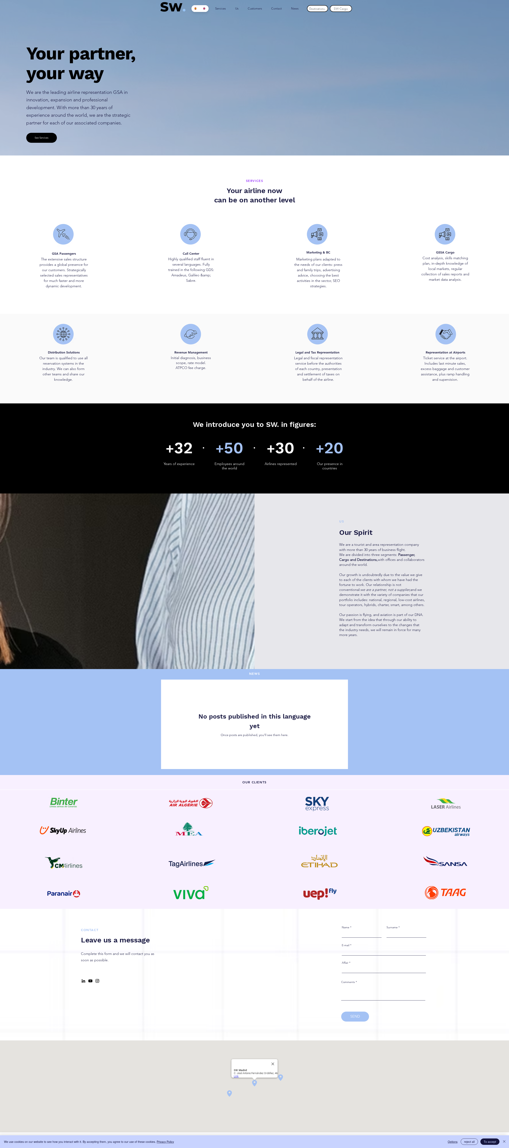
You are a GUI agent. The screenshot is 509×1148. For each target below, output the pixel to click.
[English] (204, 8)
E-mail (345, 945)
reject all (469, 1142)
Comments (348, 982)
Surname (392, 927)
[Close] (504, 1141)
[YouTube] (90, 980)
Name (345, 927)
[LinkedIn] (83, 980)
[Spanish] (195, 8)
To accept (490, 1142)
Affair (345, 962)
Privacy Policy (165, 1142)
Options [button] (453, 1142)
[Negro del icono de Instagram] (97, 980)
